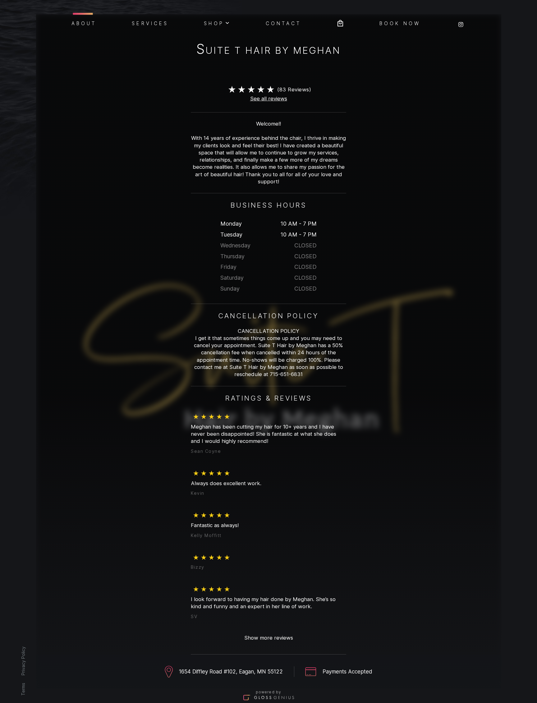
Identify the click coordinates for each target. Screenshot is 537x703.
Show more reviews (268, 638)
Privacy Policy (22, 660)
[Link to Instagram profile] (461, 22)
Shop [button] (214, 23)
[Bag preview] (340, 22)
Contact (283, 23)
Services (150, 23)
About (84, 23)
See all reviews (268, 98)
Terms (22, 689)
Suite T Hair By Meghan (268, 50)
